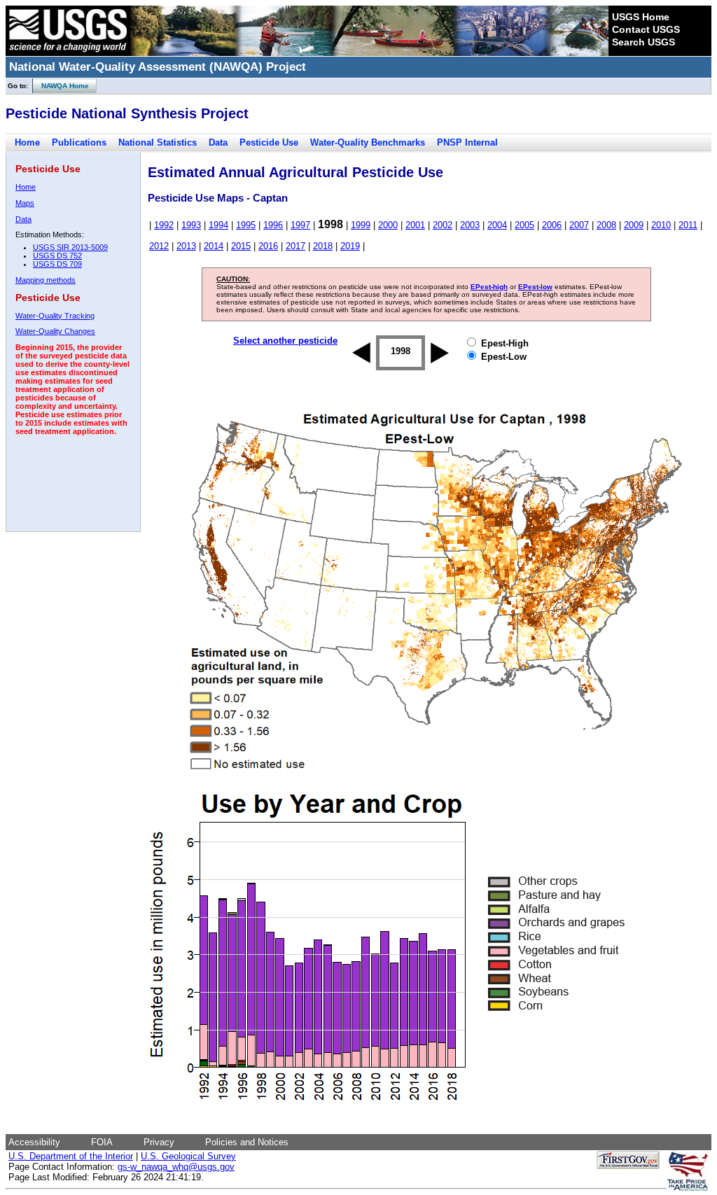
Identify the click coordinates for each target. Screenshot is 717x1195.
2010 (661, 225)
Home (27, 142)
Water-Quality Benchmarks (367, 142)
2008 (606, 225)
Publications (79, 142)
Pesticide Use (268, 142)
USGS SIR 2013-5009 (70, 247)
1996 (273, 225)
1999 (360, 225)
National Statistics (157, 142)
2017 (295, 246)
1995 (246, 225)
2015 (241, 246)
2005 (524, 225)
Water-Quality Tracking (55, 316)
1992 (164, 225)
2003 (470, 225)
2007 (579, 225)
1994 (218, 225)
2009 (633, 225)
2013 (186, 246)
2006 (552, 225)
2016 (268, 246)
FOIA (102, 1142)
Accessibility (34, 1142)
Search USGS (643, 42)
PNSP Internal (467, 142)
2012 (159, 246)
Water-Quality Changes (55, 331)
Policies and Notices (246, 1142)
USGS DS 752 (57, 255)
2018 (323, 246)
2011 (687, 225)
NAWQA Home (61, 86)
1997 (300, 225)
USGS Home (640, 16)
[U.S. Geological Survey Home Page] (68, 52)
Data (218, 142)
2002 (442, 225)
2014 (213, 246)
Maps (24, 203)
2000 (388, 225)
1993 (191, 225)
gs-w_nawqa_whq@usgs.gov (176, 1166)
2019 (350, 246)
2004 (497, 225)
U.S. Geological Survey (188, 1156)
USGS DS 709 (57, 264)
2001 (415, 225)
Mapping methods (45, 280)
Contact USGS (646, 29)
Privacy (159, 1142)
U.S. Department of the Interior (70, 1156)
